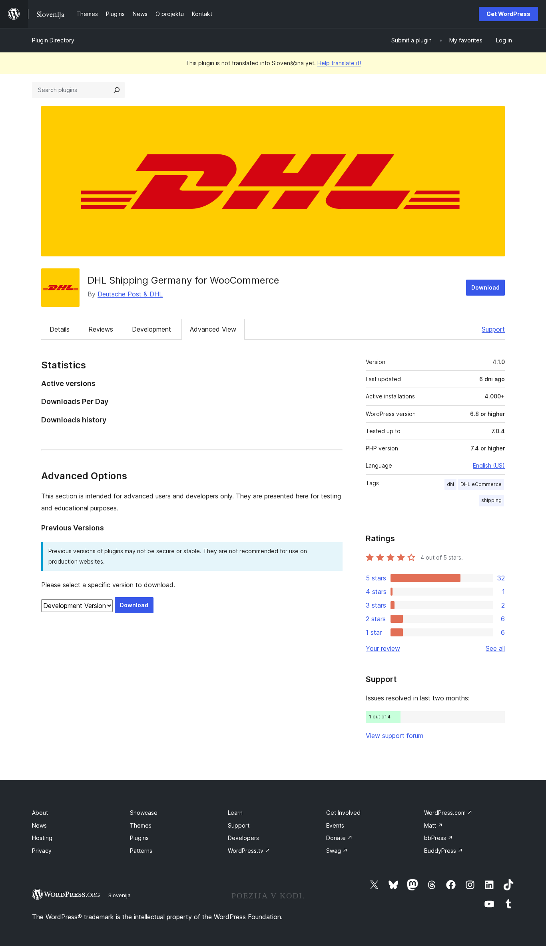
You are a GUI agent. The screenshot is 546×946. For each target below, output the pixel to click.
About (40, 812)
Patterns (141, 850)
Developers (243, 837)
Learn (235, 812)
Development (151, 329)
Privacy (42, 850)
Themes (140, 825)
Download (485, 287)
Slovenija (119, 895)
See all (495, 648)
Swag (337, 850)
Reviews (100, 329)
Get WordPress (508, 13)
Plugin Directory (53, 40)
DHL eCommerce (481, 484)
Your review (383, 648)
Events (335, 825)
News (39, 825)
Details (60, 329)
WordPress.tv (249, 850)
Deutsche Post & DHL (130, 294)
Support (493, 329)
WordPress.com (448, 812)
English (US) (489, 465)
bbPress (438, 837)
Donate (339, 837)
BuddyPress (443, 850)
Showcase (143, 812)
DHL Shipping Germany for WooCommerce (183, 280)
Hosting (42, 837)
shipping (491, 500)
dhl (450, 484)
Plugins (139, 837)
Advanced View (213, 329)
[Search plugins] (117, 90)
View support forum (394, 736)
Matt (433, 825)
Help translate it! (339, 63)
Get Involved (343, 812)
